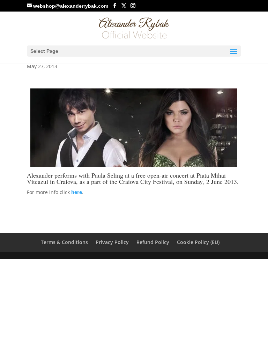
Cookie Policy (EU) (198, 242)
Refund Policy (152, 242)
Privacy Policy (112, 242)
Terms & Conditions (64, 242)
